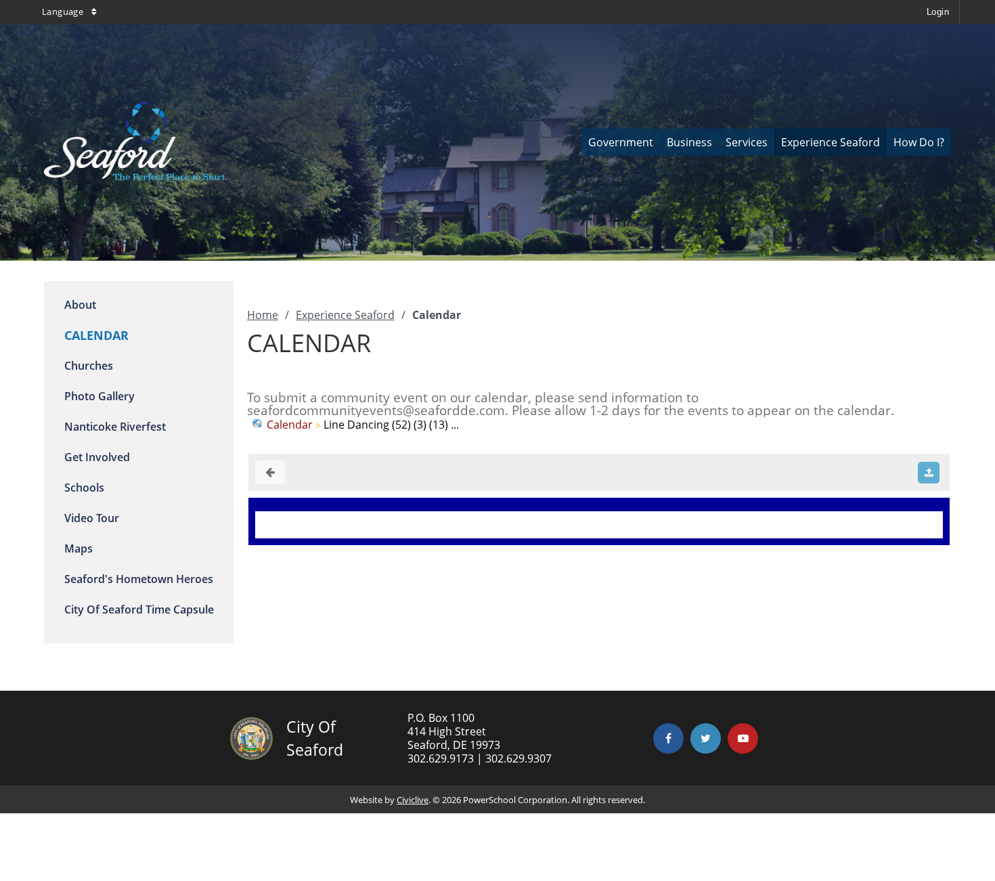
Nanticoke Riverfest (115, 426)
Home (262, 314)
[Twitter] (705, 738)
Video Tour (91, 518)
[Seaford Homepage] (135, 176)
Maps (78, 548)
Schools (84, 487)
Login (938, 12)
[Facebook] (668, 738)
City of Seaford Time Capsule (139, 609)
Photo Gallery (99, 396)
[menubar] (766, 142)
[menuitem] (620, 142)
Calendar (290, 424)
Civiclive (412, 800)
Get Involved (97, 457)
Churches (88, 365)
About (80, 304)
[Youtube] (743, 738)
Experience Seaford (345, 314)
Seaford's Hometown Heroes (138, 579)
